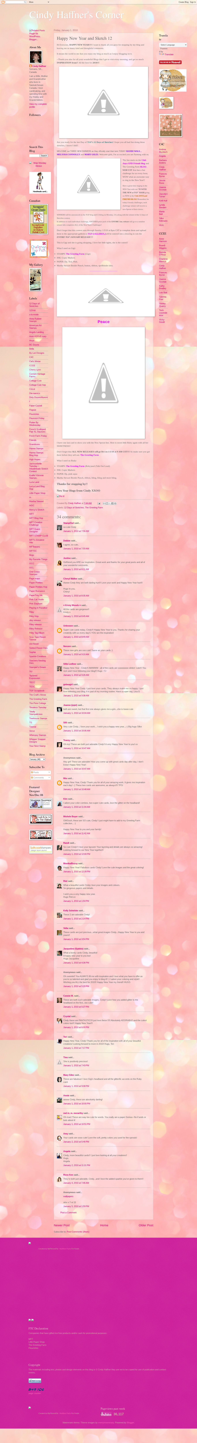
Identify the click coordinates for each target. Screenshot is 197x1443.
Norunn (67, 646)
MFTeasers (34, 547)
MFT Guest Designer (34, 530)
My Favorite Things (38, 559)
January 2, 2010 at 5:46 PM (76, 1142)
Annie (66, 1095)
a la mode (34, 314)
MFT (31, 514)
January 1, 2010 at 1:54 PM (76, 901)
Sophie (32, 652)
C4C (31, 357)
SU (30, 671)
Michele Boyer (70, 816)
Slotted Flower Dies (38, 648)
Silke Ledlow (69, 664)
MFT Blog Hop (36, 518)
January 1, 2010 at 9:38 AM (76, 695)
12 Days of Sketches (74, 507)
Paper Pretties (36, 583)
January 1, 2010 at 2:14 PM (76, 918)
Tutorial (32, 727)
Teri (65, 1037)
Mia (65, 778)
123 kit (32, 310)
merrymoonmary (106, 1422)
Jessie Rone (162, 181)
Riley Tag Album (36, 633)
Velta (65, 928)
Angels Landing (36, 332)
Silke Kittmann (163, 219)
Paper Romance (37, 591)
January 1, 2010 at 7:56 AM (76, 531)
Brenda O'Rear (162, 253)
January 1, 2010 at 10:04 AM (76, 713)
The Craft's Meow (37, 695)
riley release (35, 620)
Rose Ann (68, 1175)
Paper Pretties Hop (38, 587)
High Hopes (34, 459)
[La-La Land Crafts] (172, 91)
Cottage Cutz (35, 381)
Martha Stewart (36, 501)
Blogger (130, 1422)
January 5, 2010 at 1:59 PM (76, 1206)
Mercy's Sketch (36, 510)
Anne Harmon (163, 240)
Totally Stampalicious (36, 712)
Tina (65, 1057)
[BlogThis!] (107, 503)
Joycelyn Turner (163, 195)
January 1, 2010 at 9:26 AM (76, 675)
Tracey (66, 740)
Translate (169, 54)
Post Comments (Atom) (78, 1232)
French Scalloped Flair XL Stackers (37, 430)
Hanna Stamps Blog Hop (36, 454)
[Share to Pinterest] (115, 503)
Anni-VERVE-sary (37, 336)
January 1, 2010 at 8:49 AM (76, 637)
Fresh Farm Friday (38, 436)
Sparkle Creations (37, 656)
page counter (35, 1393)
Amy (65, 1133)
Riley (31, 612)
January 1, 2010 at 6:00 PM (76, 1027)
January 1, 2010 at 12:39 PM (76, 871)
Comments (38, 777)
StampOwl (68, 523)
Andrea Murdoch (163, 150)
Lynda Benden (162, 206)
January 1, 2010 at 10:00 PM (76, 1103)
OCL (31, 568)
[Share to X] (109, 503)
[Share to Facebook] (112, 503)
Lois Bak (163, 292)
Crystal (67, 1016)
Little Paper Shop (37, 493)
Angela (66, 1151)
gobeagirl (68, 684)
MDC (31, 505)
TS (30, 722)
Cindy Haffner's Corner (76, 14)
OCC (31, 563)
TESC (32, 686)
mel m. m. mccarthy (73, 1113)
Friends (32, 440)
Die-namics (34, 393)
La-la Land (34, 482)
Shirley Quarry (162, 304)
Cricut (32, 389)
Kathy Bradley (162, 287)
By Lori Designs (36, 353)
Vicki (161, 225)
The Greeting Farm (94, 507)
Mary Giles (68, 1075)
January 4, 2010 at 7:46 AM (76, 1183)
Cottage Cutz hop (37, 385)
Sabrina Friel (162, 298)
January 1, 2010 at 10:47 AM (76, 748)
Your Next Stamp (37, 746)
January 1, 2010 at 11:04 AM (76, 807)
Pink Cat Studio (36, 599)
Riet (65, 881)
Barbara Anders (163, 161)
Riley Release (35, 629)
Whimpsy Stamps (37, 735)
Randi (66, 843)
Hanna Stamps (36, 448)
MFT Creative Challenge (35, 523)
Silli (65, 722)
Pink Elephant (35, 604)
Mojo (31, 555)
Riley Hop (34, 616)
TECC (32, 682)
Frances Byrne (163, 175)
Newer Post (62, 1225)
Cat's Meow (35, 361)
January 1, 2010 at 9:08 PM (76, 1086)
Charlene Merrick (163, 260)
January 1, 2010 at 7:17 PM (76, 1048)
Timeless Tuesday (37, 707)
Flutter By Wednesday (35, 423)
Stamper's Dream (37, 667)
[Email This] (104, 503)
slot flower (34, 644)
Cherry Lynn (35, 370)
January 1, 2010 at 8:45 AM (76, 616)
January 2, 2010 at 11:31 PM (76, 1165)
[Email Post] (98, 503)
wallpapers (68, 1196)
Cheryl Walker (70, 579)
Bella (31, 349)
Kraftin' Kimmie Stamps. (36, 476)
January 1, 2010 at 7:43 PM (76, 1065)
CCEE (32, 365)
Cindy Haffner (75, 503)
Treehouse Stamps (38, 718)
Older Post (146, 1225)
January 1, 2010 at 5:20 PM (76, 986)
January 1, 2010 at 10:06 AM (76, 731)
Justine (67, 558)
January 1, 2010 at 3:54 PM (76, 939)
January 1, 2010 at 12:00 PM (76, 854)
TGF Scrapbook (36, 690)
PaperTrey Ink (36, 595)
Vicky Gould (162, 320)
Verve (32, 731)
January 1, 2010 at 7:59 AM (76, 548)
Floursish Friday (36, 418)
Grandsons (34, 444)
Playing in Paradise (38, 608)
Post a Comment (68, 1212)
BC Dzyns (34, 345)
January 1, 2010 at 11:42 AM (76, 833)
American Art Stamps (35, 326)
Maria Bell (161, 212)
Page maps (34, 578)
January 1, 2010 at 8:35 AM (76, 596)
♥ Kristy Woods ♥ (72, 605)
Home (104, 1225)
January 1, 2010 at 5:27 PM (76, 1007)
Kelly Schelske (70, 910)
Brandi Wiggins (163, 246)
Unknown (68, 626)
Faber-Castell (35, 406)
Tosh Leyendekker (163, 312)
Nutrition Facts (65, 1249)
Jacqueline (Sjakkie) (73, 949)
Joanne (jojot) (70, 705)
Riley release (35, 624)
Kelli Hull (163, 201)
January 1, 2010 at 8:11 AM (76, 569)
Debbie (66, 541)
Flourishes (34, 414)
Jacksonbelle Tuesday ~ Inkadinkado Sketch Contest (38, 467)
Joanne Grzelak (163, 188)
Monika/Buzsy (70, 863)
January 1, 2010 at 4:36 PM (76, 963)
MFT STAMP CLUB (38, 536)
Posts (36, 772)
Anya (31, 340)
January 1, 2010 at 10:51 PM (76, 1124)
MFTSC (33, 551)
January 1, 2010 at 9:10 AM (76, 654)
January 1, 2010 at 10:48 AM (76, 789)
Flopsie (32, 410)
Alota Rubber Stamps (35, 320)
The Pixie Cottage (37, 703)
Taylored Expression (34, 676)
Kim (65, 799)
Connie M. (68, 996)
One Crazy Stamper (34, 573)
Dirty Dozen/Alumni (38, 397)
